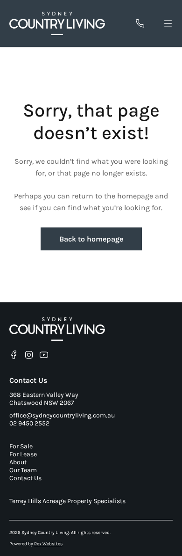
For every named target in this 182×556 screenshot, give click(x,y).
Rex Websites (48, 544)
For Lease (23, 454)
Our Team (23, 470)
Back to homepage (91, 238)
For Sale (21, 446)
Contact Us (25, 478)
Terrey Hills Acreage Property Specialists (67, 501)
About (18, 462)
